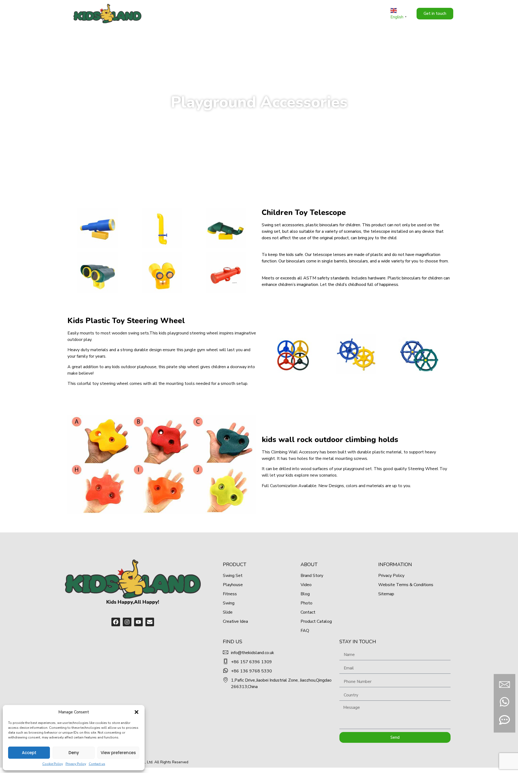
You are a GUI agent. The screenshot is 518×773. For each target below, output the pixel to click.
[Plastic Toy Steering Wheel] (419, 354)
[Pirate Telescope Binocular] (162, 272)
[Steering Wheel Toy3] (293, 354)
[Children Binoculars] (226, 272)
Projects (332, 13)
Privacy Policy (76, 764)
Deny (74, 752)
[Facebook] (115, 622)
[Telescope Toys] (162, 228)
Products (300, 13)
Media (355, 13)
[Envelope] (149, 622)
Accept (29, 752)
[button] (136, 712)
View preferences (118, 752)
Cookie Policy (52, 764)
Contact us (97, 764)
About (276, 13)
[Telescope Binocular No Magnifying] (97, 228)
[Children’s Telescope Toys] (97, 272)
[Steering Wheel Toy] (356, 354)
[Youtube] (138, 622)
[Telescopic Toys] (226, 228)
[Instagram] (127, 622)
